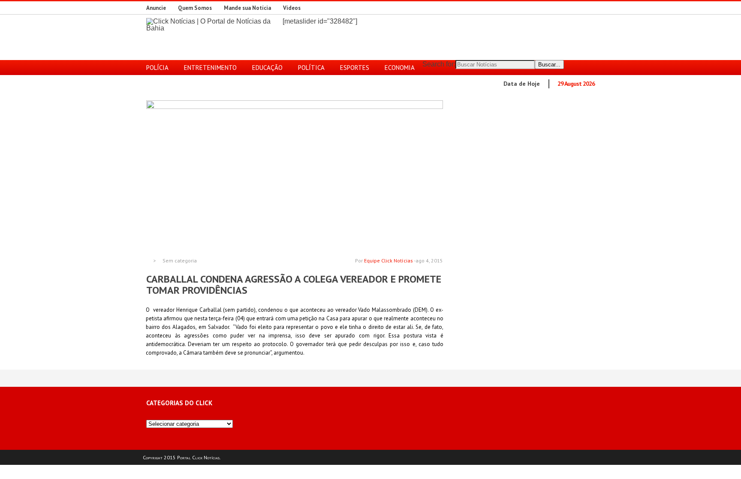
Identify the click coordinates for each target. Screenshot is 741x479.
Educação (267, 67)
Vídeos (292, 8)
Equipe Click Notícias (388, 260)
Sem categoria (180, 260)
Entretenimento (210, 67)
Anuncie (156, 8)
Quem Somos (195, 8)
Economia (400, 67)
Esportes (354, 67)
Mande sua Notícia (247, 8)
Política (311, 67)
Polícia (157, 67)
